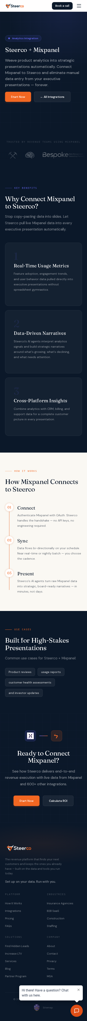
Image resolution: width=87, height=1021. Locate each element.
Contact (52, 953)
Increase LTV (13, 953)
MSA (50, 976)
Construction (55, 918)
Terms (51, 969)
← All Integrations (52, 97)
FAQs (8, 926)
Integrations (13, 911)
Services (10, 961)
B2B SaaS (53, 911)
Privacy (51, 961)
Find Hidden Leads (17, 946)
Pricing (9, 918)
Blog (8, 969)
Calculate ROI (58, 801)
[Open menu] (79, 5)
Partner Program (15, 976)
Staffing (52, 926)
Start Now (18, 97)
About (51, 946)
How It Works (13, 903)
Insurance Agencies (60, 903)
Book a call (62, 6)
